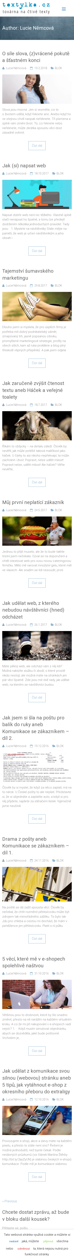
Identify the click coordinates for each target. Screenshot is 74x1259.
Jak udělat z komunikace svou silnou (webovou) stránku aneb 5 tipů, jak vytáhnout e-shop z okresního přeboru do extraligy (36, 1081)
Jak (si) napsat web (24, 166)
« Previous (9, 1201)
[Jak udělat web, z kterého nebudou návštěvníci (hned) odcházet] (37, 633)
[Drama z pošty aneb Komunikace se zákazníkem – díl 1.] (37, 869)
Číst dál (37, 145)
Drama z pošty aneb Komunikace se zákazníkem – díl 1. (35, 846)
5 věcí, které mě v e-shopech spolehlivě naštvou (33, 962)
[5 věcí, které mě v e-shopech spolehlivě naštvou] (37, 982)
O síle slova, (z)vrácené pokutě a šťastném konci (35, 57)
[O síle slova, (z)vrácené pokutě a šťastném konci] (37, 77)
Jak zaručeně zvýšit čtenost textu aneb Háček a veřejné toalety (33, 390)
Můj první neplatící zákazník (33, 502)
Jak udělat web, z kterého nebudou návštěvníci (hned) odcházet (33, 610)
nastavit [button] (13, 1241)
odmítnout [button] (23, 1248)
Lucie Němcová (16, 68)
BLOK (58, 68)
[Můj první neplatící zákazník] (37, 519)
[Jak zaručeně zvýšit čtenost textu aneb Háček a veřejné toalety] (37, 413)
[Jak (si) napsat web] (37, 182)
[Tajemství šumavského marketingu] (37, 294)
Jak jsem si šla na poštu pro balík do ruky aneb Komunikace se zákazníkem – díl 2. (35, 728)
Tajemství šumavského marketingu (27, 274)
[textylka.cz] (26, 4)
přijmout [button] (48, 1241)
